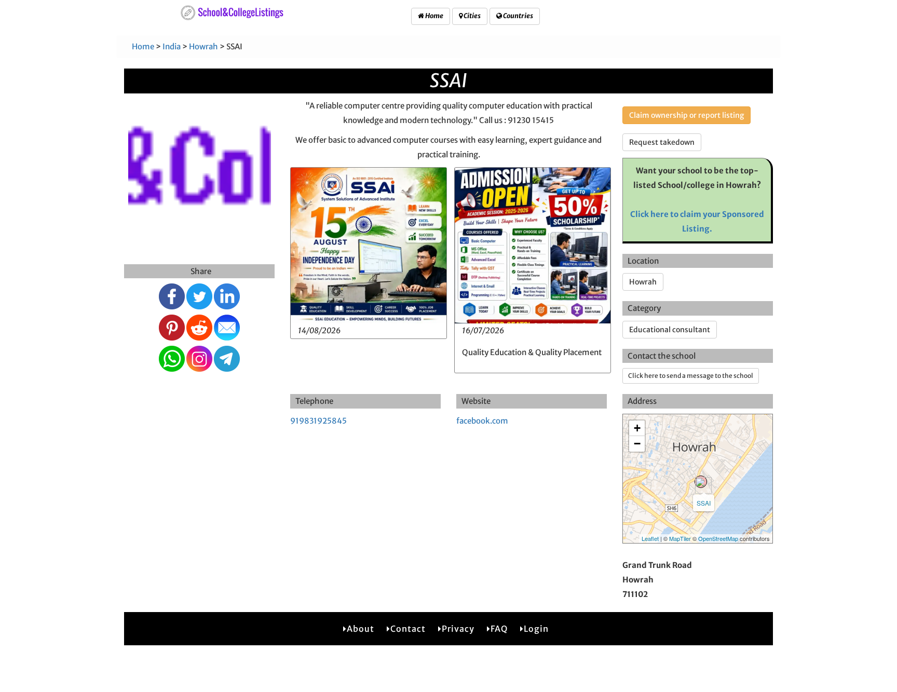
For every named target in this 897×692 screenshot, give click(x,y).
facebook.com (482, 421)
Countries (517, 15)
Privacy (458, 628)
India (171, 46)
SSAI (704, 502)
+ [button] (637, 428)
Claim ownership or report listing (686, 115)
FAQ (499, 628)
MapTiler (680, 538)
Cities (472, 15)
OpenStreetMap (718, 538)
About (360, 628)
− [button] (637, 443)
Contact (408, 628)
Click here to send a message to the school (690, 375)
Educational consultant (669, 329)
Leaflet (650, 538)
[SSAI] (701, 482)
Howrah (203, 46)
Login (536, 628)
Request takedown (662, 142)
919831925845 (318, 421)
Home (433, 15)
